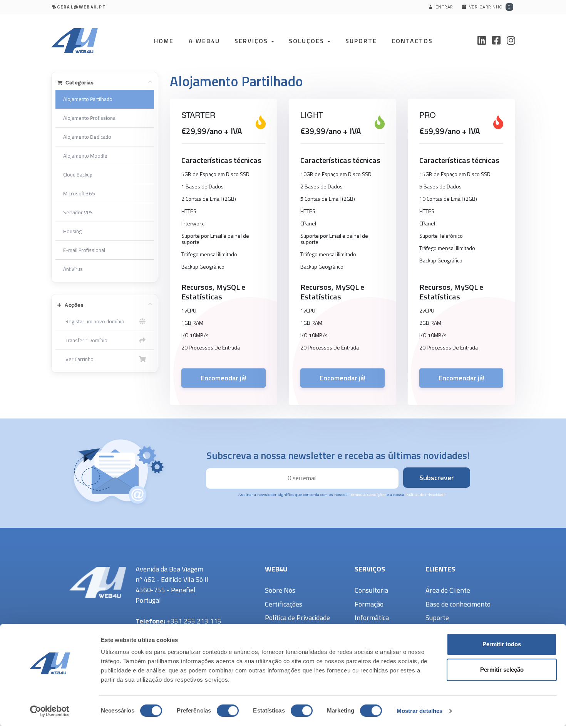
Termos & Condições (367, 494)
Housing (72, 231)
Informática (372, 617)
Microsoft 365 (79, 193)
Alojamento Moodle (85, 156)
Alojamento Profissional (90, 118)
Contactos (412, 40)
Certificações (283, 604)
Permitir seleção (502, 669)
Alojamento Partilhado (87, 99)
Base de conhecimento (458, 604)
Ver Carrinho (78, 359)
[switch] (228, 710)
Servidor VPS (78, 212)
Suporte (361, 40)
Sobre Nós (280, 590)
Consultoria (371, 590)
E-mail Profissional (84, 250)
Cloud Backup (77, 174)
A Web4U (204, 40)
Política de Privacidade (425, 494)
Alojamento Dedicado (87, 137)
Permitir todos (501, 644)
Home (164, 40)
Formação (369, 604)
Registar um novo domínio (93, 321)
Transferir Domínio (85, 340)
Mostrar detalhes (420, 711)
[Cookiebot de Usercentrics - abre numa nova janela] (50, 711)
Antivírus (73, 269)
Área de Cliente (447, 590)
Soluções (308, 40)
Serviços (252, 40)
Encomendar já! (223, 378)
